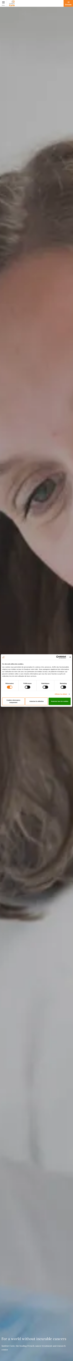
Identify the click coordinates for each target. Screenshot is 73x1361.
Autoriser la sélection (36, 701)
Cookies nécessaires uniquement (13, 701)
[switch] (27, 687)
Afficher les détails (61, 694)
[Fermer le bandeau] (70, 657)
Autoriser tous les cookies (59, 701)
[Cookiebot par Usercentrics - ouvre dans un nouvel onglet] (57, 657)
